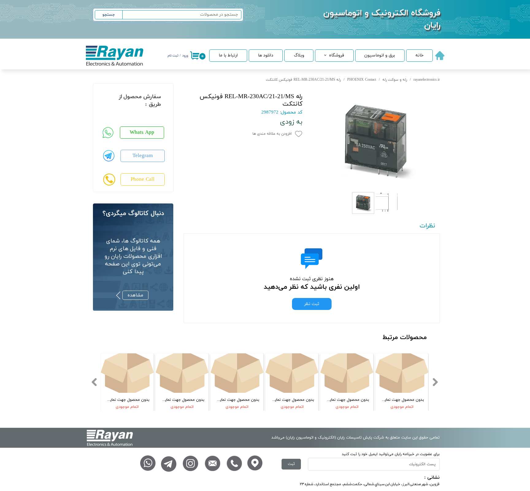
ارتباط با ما (228, 55)
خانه (420, 55)
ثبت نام (172, 55)
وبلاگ (299, 55)
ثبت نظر (311, 304)
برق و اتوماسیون (379, 55)
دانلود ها (265, 55)
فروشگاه (336, 55)
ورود (185, 55)
